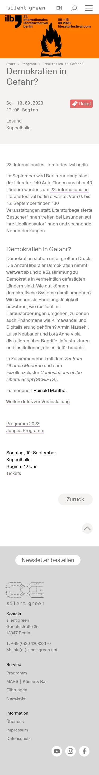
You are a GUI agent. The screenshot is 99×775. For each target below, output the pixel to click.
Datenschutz (18, 738)
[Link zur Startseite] (28, 7)
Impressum (17, 730)
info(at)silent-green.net (34, 649)
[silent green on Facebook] (84, 751)
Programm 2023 (23, 423)
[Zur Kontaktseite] (47, 595)
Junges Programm (25, 430)
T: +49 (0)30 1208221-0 (28, 643)
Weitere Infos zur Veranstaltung (38, 401)
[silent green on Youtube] (56, 751)
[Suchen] (74, 8)
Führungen (16, 689)
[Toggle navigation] (87, 7)
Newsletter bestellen (48, 560)
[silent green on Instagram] (70, 751)
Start (11, 64)
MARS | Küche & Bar (26, 681)
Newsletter (16, 698)
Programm (29, 64)
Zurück (75, 499)
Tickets (13, 473)
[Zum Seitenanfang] (87, 528)
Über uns (15, 721)
